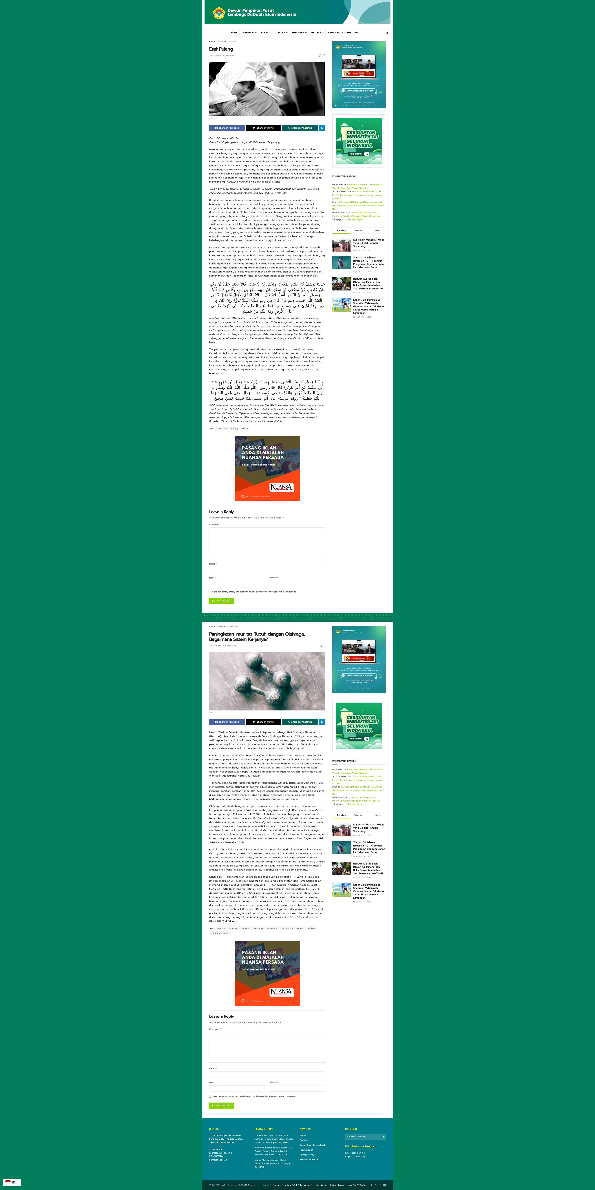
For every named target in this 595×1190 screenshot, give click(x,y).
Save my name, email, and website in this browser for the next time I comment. (254, 591)
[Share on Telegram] (322, 128)
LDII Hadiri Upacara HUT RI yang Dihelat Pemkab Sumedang (368, 243)
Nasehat (232, 41)
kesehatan (287, 928)
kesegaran (272, 928)
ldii (226, 428)
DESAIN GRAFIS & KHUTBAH (306, 32)
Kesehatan (233, 626)
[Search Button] (387, 33)
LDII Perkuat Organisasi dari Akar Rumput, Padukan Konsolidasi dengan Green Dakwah (274, 1139)
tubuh (226, 933)
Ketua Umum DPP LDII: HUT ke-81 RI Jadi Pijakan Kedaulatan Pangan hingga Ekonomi (358, 195)
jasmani (245, 928)
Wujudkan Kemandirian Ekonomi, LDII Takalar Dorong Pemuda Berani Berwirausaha (273, 1151)
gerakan (221, 928)
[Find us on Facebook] (371, 1185)
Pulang (234, 428)
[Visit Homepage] (297, 14)
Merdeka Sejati (355, 219)
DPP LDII (221, 1184)
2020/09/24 (215, 55)
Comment (215, 524)
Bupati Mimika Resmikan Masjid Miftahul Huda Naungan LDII (270, 1161)
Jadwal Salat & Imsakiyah (313, 1145)
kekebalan (258, 928)
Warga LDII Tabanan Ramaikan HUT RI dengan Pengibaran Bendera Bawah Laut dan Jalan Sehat (369, 262)
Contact (304, 1140)
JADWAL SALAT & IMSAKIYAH (343, 32)
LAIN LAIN (280, 32)
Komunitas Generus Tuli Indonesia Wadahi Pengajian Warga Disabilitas (357, 186)
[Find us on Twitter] (375, 1185)
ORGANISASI (248, 32)
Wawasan (222, 626)
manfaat (311, 928)
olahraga (215, 933)
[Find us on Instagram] (380, 1185)
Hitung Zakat (306, 1150)
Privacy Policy (307, 1154)
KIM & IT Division (247, 1184)
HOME (234, 32)
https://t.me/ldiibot (355, 1156)
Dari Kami (222, 41)
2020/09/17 (215, 645)
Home (212, 41)
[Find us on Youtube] (384, 1185)
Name (213, 563)
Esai (219, 428)
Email (213, 577)
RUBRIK (265, 32)
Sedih (245, 428)
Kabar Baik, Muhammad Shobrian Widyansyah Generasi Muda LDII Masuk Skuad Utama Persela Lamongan (368, 306)
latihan (299, 928)
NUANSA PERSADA (309, 1159)
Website (274, 577)
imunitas (233, 928)
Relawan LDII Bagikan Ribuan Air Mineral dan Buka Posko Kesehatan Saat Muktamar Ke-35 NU (358, 205)
